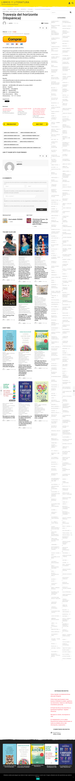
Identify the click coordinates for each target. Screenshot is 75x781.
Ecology (53, 329)
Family (53, 270)
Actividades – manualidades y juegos (66, 120)
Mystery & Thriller (54, 151)
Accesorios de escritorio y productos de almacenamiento (66, 432)
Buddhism (40, 351)
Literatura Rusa (66, 346)
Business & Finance (54, 373)
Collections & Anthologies (55, 211)
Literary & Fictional (53, 118)
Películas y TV (66, 486)
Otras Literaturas (65, 482)
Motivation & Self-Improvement (54, 49)
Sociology (54, 363)
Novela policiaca (67, 396)
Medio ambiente (66, 48)
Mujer (64, 371)
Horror (53, 208)
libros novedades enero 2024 (12, 135)
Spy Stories (54, 306)
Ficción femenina (66, 237)
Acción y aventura (65, 221)
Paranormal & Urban (55, 342)
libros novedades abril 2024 (28, 132)
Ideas (63, 528)
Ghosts (53, 218)
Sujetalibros (65, 437)
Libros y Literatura (15, 2)
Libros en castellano (65, 167)
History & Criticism (53, 226)
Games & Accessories (65, 644)
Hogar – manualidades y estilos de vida (55, 528)
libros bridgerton (23, 262)
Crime (52, 297)
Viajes (64, 639)
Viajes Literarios (66, 658)
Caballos (64, 502)
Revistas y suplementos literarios (66, 507)
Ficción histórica (66, 245)
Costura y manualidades (55, 562)
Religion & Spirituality (40, 352)
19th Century (54, 204)
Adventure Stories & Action (55, 156)
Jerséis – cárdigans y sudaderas (65, 376)
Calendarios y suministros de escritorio (66, 421)
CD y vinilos (54, 450)
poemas (4, 361)
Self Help (5, 355)
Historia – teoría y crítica (55, 639)
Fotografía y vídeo (54, 635)
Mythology (54, 249)
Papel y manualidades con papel (55, 567)
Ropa (63, 373)
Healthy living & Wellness (55, 135)
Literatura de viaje (66, 212)
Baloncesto (54, 464)
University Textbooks (24, 356)
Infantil (64, 116)
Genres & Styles (55, 229)
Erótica (64, 95)
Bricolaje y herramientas (55, 439)
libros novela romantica (27, 141)
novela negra (6, 359)
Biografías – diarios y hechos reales (55, 655)
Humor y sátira (66, 259)
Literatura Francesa (65, 342)
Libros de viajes (66, 318)
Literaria (64, 261)
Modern (53, 236)
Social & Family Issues (55, 267)
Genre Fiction (54, 200)
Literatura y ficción (7, 308)
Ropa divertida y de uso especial (66, 388)
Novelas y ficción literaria (66, 588)
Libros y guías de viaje (66, 204)
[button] (69, 3)
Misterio (64, 285)
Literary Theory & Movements (55, 232)
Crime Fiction (54, 164)
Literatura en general (66, 326)
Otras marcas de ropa (66, 392)
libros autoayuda (7, 356)
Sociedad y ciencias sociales (67, 301)
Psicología (65, 313)
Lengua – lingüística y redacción (65, 600)
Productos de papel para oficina (66, 458)
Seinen (53, 113)
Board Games (65, 650)
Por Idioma (65, 553)
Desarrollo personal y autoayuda (65, 625)
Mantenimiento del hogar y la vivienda (55, 548)
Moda (63, 351)
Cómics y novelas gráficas (64, 132)
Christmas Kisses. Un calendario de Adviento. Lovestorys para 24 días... (40, 221)
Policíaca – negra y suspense (67, 282)
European (53, 284)
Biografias (54, 103)
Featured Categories (23, 304)
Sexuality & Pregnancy (54, 434)
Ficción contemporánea (66, 233)
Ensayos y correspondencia (67, 226)
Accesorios (54, 491)
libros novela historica (10, 141)
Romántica (65, 614)
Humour (53, 240)
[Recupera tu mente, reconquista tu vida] (9, 391)
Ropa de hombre (66, 354)
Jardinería (54, 544)
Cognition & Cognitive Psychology (54, 354)
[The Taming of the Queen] (9, 295)
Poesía (64, 273)
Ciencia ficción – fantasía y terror (66, 543)
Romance (64, 276)
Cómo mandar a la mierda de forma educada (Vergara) (8, 365)
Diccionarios (65, 329)
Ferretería (54, 442)
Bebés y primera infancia (55, 588)
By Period (53, 255)
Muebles (53, 579)
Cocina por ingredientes (65, 63)
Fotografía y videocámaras (55, 517)
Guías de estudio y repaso (66, 556)
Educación (65, 304)
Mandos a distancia (53, 500)
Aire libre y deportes (65, 365)
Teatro (64, 278)
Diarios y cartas (66, 26)
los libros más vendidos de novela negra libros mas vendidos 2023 (22, 147)
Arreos (64, 503)
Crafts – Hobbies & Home (55, 123)
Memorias (65, 348)
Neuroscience (22, 355)
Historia (64, 560)
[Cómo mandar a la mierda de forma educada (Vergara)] (9, 340)
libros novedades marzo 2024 (12, 138)
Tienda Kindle (6, 259)
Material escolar (67, 443)
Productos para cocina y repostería (55, 26)
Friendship (54, 274)
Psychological (55, 300)
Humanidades (66, 190)
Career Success (55, 46)
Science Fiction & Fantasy (55, 333)
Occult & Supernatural (55, 221)
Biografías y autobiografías (66, 22)
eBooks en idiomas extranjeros (7, 257)
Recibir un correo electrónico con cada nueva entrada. (19, 206)
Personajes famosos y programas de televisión (66, 68)
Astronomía (65, 41)
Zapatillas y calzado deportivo (65, 360)
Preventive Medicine (54, 415)
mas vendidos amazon (8, 357)
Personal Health (55, 430)
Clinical (53, 410)
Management (54, 54)
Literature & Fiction (54, 142)
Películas (53, 646)
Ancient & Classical (53, 262)
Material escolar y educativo (67, 440)
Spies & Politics (55, 302)
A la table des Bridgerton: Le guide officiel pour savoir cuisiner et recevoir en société (25, 317)
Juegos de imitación (54, 603)
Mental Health (55, 412)
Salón (52, 581)
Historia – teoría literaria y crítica (66, 250)
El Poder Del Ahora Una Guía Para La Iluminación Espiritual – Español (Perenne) (41, 363)
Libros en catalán (64, 104)
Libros (13, 307)
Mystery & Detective (54, 426)
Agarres (53, 509)
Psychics (53, 311)
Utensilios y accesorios (40, 299)
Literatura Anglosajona (66, 321)
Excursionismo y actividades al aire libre (55, 479)
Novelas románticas (65, 583)
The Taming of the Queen (8, 316)
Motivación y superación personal (54, 71)
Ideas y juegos (66, 526)
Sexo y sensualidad (65, 522)
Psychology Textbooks (24, 404)
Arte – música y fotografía (66, 565)
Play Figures (65, 654)
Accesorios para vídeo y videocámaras (55, 505)
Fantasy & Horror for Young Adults (55, 338)
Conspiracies (54, 304)
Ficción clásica (66, 230)
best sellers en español (8, 260)
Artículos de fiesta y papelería (67, 493)
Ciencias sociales (67, 574)
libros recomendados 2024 (11, 144)
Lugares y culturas (65, 155)
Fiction (53, 242)
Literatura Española (65, 337)
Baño (52, 554)
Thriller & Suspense (53, 185)
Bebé (52, 75)
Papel (52, 571)
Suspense (53, 313)
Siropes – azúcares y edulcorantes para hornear (55, 32)
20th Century (55, 238)
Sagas (52, 251)
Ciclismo (6, 11)
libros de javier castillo (8, 263)
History (53, 393)
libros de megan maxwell (8, 264)
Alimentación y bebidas (55, 22)
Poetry (53, 253)
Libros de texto (66, 164)
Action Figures (66, 656)
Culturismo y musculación (54, 458)
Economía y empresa (65, 85)
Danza (64, 368)
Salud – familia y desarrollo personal (66, 619)
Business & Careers (54, 43)
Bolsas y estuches (39, 297)
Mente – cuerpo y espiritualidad (67, 635)
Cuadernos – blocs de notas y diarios (66, 464)
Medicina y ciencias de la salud (66, 194)
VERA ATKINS (57, 734)
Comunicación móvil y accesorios (55, 487)
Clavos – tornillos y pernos (54, 446)
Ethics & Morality (53, 389)
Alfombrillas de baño (55, 557)
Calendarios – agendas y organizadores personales (66, 405)
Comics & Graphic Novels (55, 108)
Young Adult (54, 419)
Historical (54, 202)
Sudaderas (65, 380)
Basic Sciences (22, 352)
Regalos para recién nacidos (55, 78)
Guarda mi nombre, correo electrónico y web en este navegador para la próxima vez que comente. (24, 191)
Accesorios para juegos (55, 612)
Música (53, 643)
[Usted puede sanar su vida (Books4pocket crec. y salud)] (41, 391)
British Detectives (54, 173)
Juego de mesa (55, 616)
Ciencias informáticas (65, 181)
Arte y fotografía (54, 625)
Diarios (64, 479)
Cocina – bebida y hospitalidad (66, 58)
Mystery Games (66, 651)
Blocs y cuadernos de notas (66, 469)
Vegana (64, 74)
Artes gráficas (55, 631)
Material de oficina (65, 427)
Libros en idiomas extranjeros (23, 307)
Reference (54, 365)
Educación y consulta (65, 578)
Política (64, 292)
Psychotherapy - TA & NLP (24, 405)
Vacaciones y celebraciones (66, 160)
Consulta (64, 82)
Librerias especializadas (55, 619)
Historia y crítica (55, 648)
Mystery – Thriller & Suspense (54, 160)
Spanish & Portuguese (54, 287)
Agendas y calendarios (65, 411)
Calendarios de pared (66, 416)
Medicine (21, 353)
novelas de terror (7, 360)
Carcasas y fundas (54, 513)
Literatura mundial (65, 265)
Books (4, 352)
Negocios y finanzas (65, 199)
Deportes (13, 11)
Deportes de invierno (54, 474)
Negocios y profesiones (54, 62)
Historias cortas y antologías (66, 255)
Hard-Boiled (54, 177)
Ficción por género (7, 307)
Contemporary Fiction (55, 196)
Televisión (54, 651)
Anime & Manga (55, 111)
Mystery (53, 167)
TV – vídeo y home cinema (54, 522)
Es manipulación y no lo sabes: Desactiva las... (66, 766)
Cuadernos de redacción (66, 475)
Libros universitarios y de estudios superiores (66, 175)
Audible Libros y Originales (55, 57)
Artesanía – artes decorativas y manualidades (55, 533)
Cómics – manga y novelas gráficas (66, 78)
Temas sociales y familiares (66, 595)
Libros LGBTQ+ (66, 171)
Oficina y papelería (64, 400)
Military (53, 206)
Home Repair (54, 126)
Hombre (64, 352)
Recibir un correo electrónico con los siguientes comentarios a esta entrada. (25, 201)
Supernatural (55, 309)
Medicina (64, 46)
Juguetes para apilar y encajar (55, 598)
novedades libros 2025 (8, 358)
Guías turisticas (66, 208)
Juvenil (64, 562)
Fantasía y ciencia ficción (66, 150)
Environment (54, 328)
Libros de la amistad (65, 447)
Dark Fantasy (54, 215)
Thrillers (53, 295)
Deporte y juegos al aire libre (66, 138)
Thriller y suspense (65, 288)
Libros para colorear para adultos (55, 540)
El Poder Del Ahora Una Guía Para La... (37, 765)
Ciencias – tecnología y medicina (66, 32)
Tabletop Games (66, 648)
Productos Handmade (65, 489)
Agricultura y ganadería (66, 37)
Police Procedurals (54, 180)
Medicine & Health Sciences (25, 354)
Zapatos (64, 357)
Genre (52, 115)
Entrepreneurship (56, 376)
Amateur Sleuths (55, 169)
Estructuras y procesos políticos (66, 295)
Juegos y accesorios (54, 607)
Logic (52, 397)
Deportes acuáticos (54, 469)
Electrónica (54, 484)
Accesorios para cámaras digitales (55, 495)
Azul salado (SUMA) (15, 219)
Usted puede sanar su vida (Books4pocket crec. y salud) (41, 416)
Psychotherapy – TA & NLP (55, 359)
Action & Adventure (54, 147)
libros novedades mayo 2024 (30, 138)
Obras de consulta (64, 605)
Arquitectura (55, 629)
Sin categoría (66, 530)
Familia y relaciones (65, 630)
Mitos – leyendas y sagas (66, 270)
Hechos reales (66, 28)
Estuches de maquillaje (40, 298)
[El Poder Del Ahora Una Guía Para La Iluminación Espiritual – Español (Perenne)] (41, 340)
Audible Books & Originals (55, 39)
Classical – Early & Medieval (55, 258)
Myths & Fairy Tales (55, 245)
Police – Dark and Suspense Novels (55, 292)
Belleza (36, 296)
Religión (64, 609)
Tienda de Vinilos (66, 113)
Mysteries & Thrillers (54, 422)
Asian (52, 280)
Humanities (54, 384)
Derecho (64, 185)
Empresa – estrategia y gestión (65, 90)
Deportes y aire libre (25, 11)
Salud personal (66, 592)
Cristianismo (65, 611)
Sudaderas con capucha (66, 383)
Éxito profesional (54, 66)
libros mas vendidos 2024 (11, 132)
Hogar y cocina (55, 553)
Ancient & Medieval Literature (54, 190)
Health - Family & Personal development (9, 354)
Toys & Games (66, 641)
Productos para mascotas (66, 498)
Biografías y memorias (65, 537)
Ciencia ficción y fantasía (66, 570)
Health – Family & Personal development (55, 130)
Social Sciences (22, 406)
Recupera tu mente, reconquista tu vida (9, 416)
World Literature (55, 277)
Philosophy (54, 386)
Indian (52, 282)
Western (53, 395)
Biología (64, 43)
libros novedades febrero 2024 (30, 135)
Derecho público (66, 187)
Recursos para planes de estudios (66, 452)
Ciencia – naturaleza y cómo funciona (66, 126)
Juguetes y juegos (54, 584)
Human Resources (54, 381)
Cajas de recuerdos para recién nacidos (55, 83)
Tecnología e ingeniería (65, 51)
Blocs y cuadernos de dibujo (55, 574)
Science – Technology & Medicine (55, 323)
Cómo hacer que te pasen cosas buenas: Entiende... (23, 766)
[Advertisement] (61, 676)
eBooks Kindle (6, 258)
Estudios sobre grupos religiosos (66, 308)
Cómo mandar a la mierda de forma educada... (9, 766)
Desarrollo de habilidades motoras (55, 593)
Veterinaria (65, 55)
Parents (53, 272)
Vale (38, 778)
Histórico (64, 616)
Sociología (65, 315)
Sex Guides (65, 97)
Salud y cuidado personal (66, 518)
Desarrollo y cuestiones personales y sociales (66, 144)
